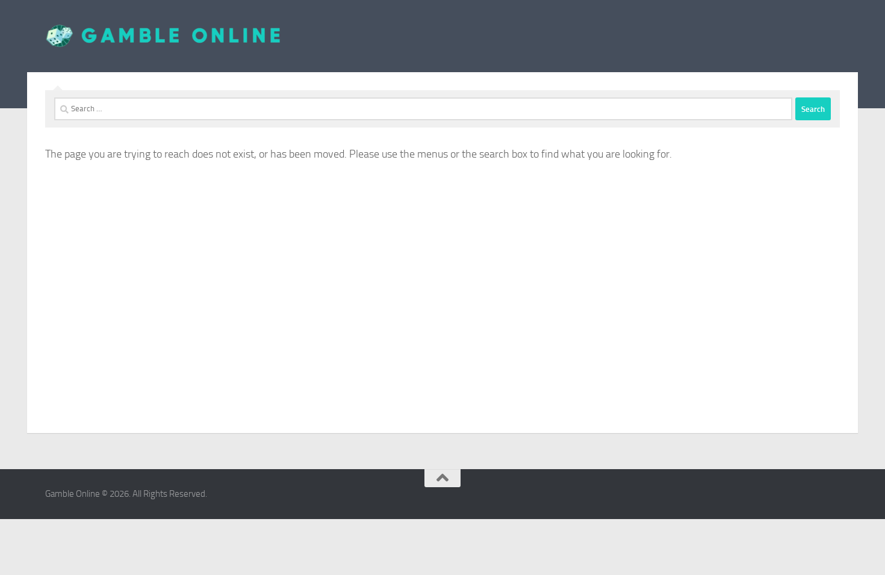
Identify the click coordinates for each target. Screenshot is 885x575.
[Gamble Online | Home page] (163, 36)
